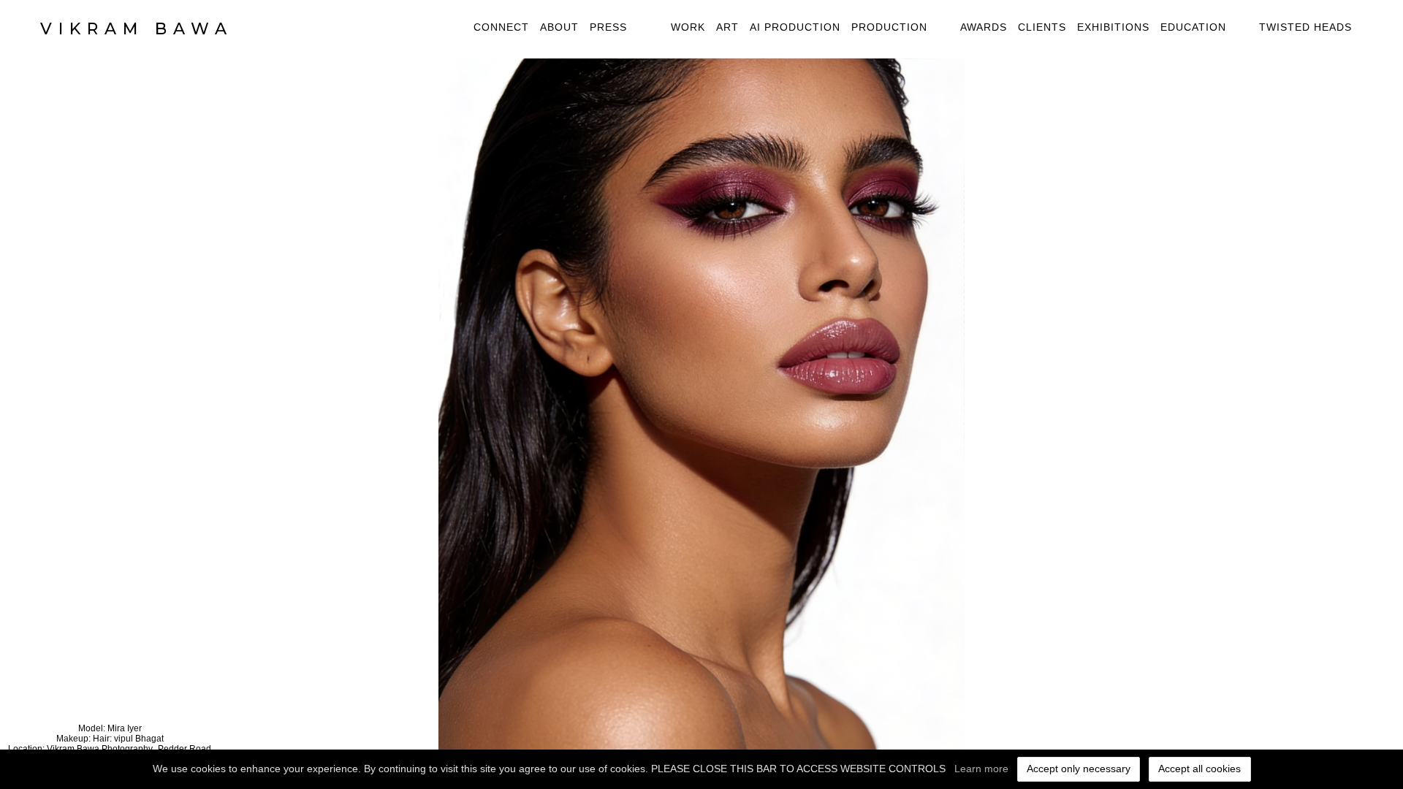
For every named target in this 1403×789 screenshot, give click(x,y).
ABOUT (559, 27)
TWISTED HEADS (1305, 27)
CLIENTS (1042, 27)
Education (1193, 27)
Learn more (981, 768)
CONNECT (501, 27)
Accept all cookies (1199, 768)
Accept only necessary (1078, 768)
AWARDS (983, 27)
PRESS (608, 27)
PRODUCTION (889, 27)
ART (727, 27)
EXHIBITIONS (1113, 27)
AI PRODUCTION (795, 27)
